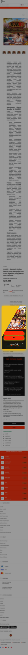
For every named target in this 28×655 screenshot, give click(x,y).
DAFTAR (14, 337)
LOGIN (14, 333)
